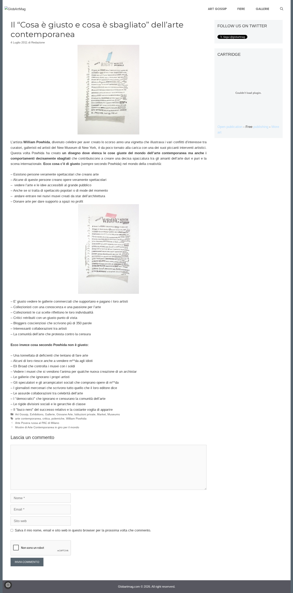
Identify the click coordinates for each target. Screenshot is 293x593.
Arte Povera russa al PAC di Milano (37, 422)
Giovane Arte (64, 414)
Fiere (241, 9)
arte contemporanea (28, 418)
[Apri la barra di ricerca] (282, 9)
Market (101, 414)
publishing (260, 127)
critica (46, 418)
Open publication (229, 127)
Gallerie (262, 9)
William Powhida (76, 418)
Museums (113, 414)
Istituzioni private (84, 414)
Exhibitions (36, 414)
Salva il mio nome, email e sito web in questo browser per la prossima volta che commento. (83, 530)
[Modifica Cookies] (8, 585)
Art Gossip (217, 9)
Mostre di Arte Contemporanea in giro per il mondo (47, 427)
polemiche (57, 418)
